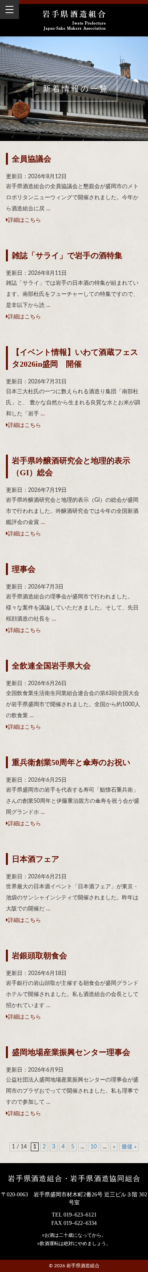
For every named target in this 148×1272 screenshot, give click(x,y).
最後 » (129, 1147)
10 (93, 1147)
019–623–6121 (80, 1215)
